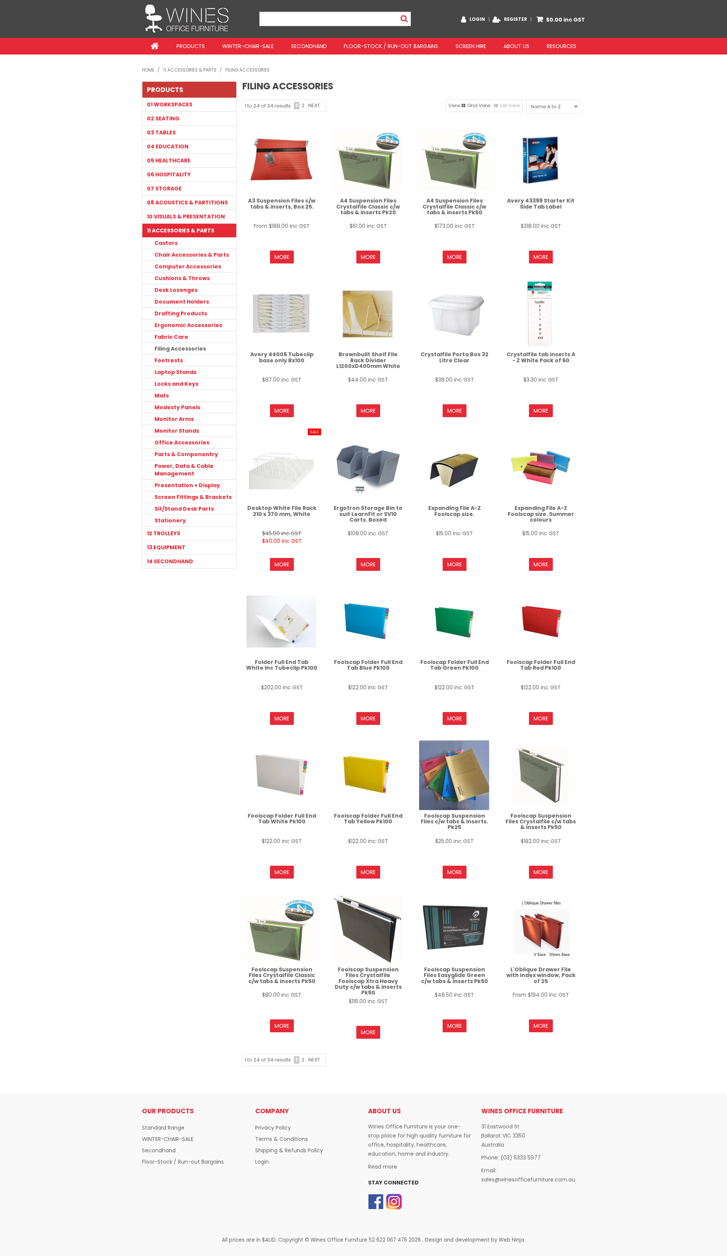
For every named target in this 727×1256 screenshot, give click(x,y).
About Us (516, 46)
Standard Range (163, 1127)
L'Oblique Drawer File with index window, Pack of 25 (541, 975)
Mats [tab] (161, 395)
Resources (561, 46)
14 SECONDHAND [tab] (170, 561)
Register (515, 19)
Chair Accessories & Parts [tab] (191, 255)
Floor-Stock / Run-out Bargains (391, 46)
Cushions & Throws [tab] (182, 278)
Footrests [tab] (168, 360)
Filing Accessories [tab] (180, 348)
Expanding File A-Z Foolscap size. (454, 510)
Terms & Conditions (281, 1139)
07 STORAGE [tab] (164, 188)
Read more (382, 1166)
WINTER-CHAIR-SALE (248, 46)
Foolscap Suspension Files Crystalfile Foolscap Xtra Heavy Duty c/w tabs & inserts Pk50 (368, 981)
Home (155, 46)
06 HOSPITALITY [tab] (169, 174)
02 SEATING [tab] (163, 118)
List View (510, 105)
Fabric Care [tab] (171, 337)
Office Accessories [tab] (181, 442)
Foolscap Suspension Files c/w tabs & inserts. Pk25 (454, 821)
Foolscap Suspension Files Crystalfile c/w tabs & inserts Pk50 (540, 821)
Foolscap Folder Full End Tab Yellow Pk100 (368, 818)
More (282, 257)
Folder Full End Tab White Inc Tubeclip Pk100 (281, 665)
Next (314, 105)
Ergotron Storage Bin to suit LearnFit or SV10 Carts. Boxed (368, 514)
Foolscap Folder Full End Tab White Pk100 (282, 818)
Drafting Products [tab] (180, 313)
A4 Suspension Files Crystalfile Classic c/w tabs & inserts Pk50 (454, 206)
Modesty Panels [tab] (177, 407)
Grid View (479, 105)
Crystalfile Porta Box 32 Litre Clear (454, 357)
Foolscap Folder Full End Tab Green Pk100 (454, 665)
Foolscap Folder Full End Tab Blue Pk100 (368, 665)
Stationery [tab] (170, 520)
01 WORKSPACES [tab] (169, 104)
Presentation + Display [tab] (187, 485)
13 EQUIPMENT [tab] (166, 547)
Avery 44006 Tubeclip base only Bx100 (282, 357)
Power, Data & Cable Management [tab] (184, 469)
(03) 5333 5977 (521, 1157)
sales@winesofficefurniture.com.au (528, 1179)
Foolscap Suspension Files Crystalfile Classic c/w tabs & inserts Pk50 (281, 975)
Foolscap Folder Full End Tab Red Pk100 (541, 665)
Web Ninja (511, 1240)
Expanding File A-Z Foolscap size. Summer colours (541, 514)
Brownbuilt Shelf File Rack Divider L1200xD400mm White (368, 360)
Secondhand (309, 46)
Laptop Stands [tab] (175, 372)
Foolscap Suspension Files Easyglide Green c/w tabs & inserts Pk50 (454, 975)
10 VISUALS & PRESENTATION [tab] (186, 216)
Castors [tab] (166, 243)
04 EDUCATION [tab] (168, 146)
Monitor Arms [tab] (174, 419)
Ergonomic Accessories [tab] (188, 325)
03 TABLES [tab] (161, 132)
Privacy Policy (273, 1127)
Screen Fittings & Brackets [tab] (193, 497)
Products (190, 46)
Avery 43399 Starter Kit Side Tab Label (540, 203)
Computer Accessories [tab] (187, 266)
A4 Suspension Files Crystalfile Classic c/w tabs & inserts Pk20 (368, 206)
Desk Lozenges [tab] (176, 290)
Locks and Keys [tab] (176, 384)
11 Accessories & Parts (190, 70)
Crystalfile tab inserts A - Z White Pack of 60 (541, 357)
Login (477, 19)
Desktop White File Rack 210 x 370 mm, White (282, 510)
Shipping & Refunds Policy (289, 1150)
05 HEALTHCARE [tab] (168, 160)
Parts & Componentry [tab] (186, 454)
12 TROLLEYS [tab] (163, 533)
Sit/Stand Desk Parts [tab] (184, 509)
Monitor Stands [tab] (176, 431)
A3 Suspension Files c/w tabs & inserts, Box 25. (281, 203)
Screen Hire (471, 46)
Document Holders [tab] (181, 301)
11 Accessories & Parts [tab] (180, 230)
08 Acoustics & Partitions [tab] (187, 202)
